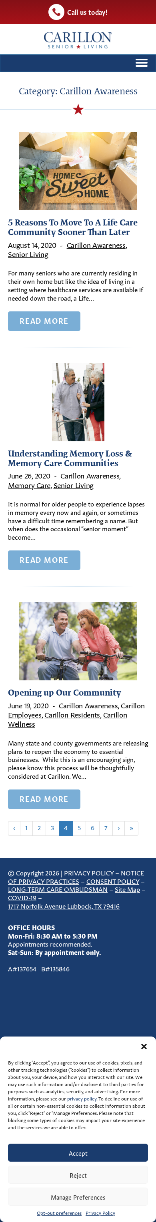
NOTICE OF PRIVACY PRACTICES (76, 876)
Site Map (127, 888)
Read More (44, 320)
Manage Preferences (78, 1196)
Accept (78, 1152)
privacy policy (81, 1098)
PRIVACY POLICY (89, 872)
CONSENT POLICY (112, 880)
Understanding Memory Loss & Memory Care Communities (70, 458)
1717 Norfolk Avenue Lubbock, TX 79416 (64, 905)
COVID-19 (22, 897)
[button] (144, 1047)
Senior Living (28, 253)
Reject (78, 1174)
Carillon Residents (72, 714)
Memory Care (29, 484)
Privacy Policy (100, 1212)
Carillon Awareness (96, 244)
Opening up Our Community (64, 692)
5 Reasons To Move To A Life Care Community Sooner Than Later (73, 227)
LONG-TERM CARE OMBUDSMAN (58, 888)
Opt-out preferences (59, 1212)
